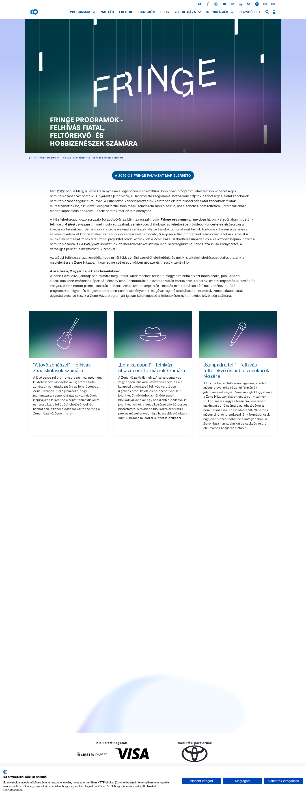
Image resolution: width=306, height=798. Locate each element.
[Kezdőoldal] (30, 157)
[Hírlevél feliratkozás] (257, 4)
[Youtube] (225, 4)
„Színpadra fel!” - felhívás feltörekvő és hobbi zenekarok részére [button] (236, 370)
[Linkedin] (241, 4)
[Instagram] (216, 4)
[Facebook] (208, 4)
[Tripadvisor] (249, 4)
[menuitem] (83, 12)
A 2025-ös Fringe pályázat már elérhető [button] (153, 175)
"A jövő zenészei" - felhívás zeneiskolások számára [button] (62, 367)
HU (273, 3)
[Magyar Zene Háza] (34, 12)
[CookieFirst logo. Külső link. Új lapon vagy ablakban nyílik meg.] (5, 772)
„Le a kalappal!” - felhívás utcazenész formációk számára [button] (151, 367)
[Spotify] (233, 4)
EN (265, 3)
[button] (200, 4)
